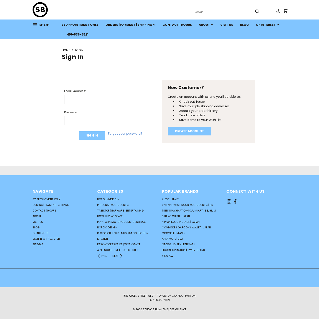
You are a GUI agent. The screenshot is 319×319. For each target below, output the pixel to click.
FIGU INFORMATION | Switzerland (183, 250)
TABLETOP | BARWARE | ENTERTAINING (120, 210)
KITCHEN (102, 239)
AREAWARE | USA (172, 239)
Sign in (38, 239)
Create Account (189, 131)
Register (54, 239)
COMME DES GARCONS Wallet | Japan (186, 227)
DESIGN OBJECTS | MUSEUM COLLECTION (122, 233)
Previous (307, 305)
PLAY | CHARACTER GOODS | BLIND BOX (121, 222)
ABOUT (205, 25)
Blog (244, 25)
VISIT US (226, 25)
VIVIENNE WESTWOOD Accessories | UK (187, 205)
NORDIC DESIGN (107, 227)
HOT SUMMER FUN (108, 199)
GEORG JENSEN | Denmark (178, 244)
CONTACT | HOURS (177, 25)
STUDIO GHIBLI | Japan (176, 216)
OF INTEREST (266, 25)
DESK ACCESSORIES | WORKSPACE (118, 244)
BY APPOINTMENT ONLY (80, 25)
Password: (71, 112)
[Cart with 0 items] (285, 11)
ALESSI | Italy (170, 199)
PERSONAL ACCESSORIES (113, 205)
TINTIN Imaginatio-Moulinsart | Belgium (189, 210)
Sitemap (38, 244)
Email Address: (75, 91)
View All (167, 255)
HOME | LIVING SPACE (110, 216)
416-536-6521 (77, 34)
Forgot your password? (125, 133)
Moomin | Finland (173, 233)
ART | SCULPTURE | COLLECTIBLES (117, 250)
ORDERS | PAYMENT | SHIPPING (129, 25)
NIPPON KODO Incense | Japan (181, 222)
